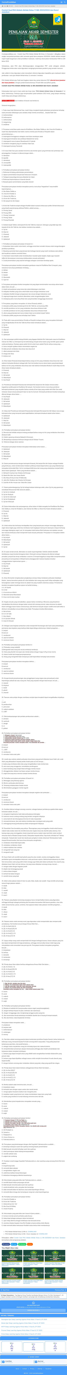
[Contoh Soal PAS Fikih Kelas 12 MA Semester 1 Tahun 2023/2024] (55, 1256)
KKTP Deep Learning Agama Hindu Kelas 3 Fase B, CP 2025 (21, 1327)
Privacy (32, 1368)
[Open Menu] (61, 2)
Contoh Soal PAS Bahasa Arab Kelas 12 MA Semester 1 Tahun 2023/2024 (11, 1264)
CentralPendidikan (9, 2)
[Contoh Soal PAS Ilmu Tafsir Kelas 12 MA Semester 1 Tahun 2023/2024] (33, 1256)
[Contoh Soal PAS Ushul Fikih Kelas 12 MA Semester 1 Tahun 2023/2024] (33, 1273)
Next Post (6, 1290)
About (17, 1368)
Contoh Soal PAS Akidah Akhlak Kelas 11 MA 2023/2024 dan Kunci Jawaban (30, 11)
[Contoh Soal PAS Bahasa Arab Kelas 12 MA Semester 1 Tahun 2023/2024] (12, 1256)
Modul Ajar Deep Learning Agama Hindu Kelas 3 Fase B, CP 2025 (22, 1323)
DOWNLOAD (32, 1231)
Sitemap (40, 1368)
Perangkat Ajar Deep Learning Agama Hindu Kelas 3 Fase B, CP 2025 (24, 1319)
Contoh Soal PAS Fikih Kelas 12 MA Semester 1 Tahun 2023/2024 (55, 1263)
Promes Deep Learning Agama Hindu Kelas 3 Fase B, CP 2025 (21, 1330)
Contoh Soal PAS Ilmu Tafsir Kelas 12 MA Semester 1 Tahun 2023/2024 (32, 1264)
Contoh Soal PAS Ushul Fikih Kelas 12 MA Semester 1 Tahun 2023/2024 (33, 1282)
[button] (30, 1244)
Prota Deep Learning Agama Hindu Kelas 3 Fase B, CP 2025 (21, 1334)
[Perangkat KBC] (33, 1346)
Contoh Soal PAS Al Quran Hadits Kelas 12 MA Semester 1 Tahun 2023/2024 (11, 1282)
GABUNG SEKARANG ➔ (33, 1310)
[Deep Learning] (11, 1347)
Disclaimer (48, 1368)
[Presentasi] (55, 1347)
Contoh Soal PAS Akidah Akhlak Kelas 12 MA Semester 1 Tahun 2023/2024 (54, 1282)
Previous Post (59, 1290)
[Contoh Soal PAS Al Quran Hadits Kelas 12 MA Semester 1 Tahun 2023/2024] (12, 1273)
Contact (24, 1368)
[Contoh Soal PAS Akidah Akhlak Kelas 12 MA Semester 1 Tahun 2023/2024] (55, 1273)
